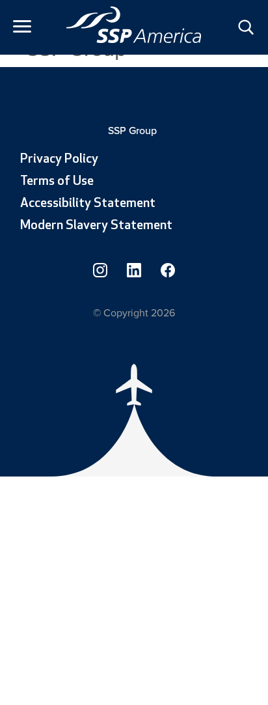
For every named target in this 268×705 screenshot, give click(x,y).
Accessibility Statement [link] (87, 203)
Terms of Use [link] (57, 181)
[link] (134, 25)
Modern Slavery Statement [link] (96, 225)
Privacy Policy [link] (59, 159)
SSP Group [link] (133, 130)
